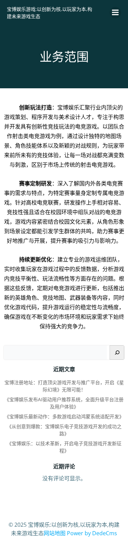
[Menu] (115, 12)
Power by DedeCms (92, 533)
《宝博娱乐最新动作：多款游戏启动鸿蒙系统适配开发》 (64, 416)
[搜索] (117, 352)
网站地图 (55, 533)
